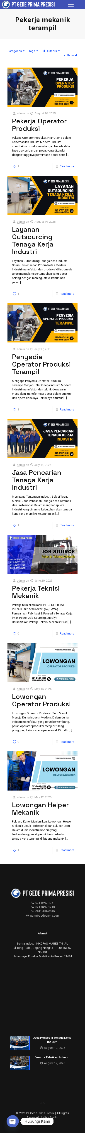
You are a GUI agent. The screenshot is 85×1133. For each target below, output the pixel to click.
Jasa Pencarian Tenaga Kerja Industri (36, 480)
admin (21, 113)
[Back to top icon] (42, 1103)
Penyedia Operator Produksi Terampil (41, 364)
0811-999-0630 (44, 911)
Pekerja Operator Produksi (39, 125)
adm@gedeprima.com (44, 915)
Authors (51, 51)
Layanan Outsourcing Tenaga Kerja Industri (32, 240)
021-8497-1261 (44, 902)
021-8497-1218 (44, 907)
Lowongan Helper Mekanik (40, 808)
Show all (72, 55)
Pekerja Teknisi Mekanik (36, 592)
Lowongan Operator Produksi (41, 700)
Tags (32, 51)
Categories (14, 51)
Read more (67, 166)
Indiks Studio (49, 1117)
